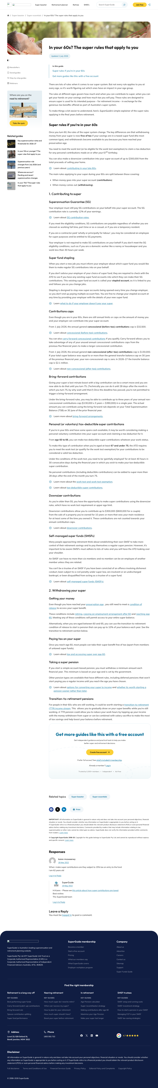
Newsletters (15, 67)
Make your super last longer (92, 1018)
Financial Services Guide (60, 1068)
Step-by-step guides (18, 78)
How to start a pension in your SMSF (133, 1010)
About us (120, 947)
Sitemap (120, 963)
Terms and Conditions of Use (35, 1068)
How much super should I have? (57, 1014)
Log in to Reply (55, 875)
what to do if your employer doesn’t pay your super (86, 303)
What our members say (78, 959)
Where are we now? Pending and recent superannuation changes (28, 175)
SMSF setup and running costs (130, 1002)
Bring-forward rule (15, 1010)
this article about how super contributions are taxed (95, 890)
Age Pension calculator (90, 1002)
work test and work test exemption (94, 481)
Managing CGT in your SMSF (129, 1014)
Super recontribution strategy (93, 1006)
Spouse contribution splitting (19, 1014)
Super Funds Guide (124, 971)
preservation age (95, 604)
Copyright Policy (125, 1068)
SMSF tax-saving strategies (129, 1018)
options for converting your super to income (89, 687)
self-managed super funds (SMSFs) (85, 581)
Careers (120, 955)
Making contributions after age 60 (95, 1010)
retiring (78, 614)
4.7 (124, 1035)
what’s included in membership (109, 760)
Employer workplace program (80, 967)
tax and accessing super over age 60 (86, 654)
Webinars (14, 83)
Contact (120, 959)
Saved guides (15, 72)
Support (120, 967)
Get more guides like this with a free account (75, 76)
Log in (108, 765)
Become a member (76, 947)
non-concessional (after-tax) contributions (88, 368)
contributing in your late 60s (81, 168)
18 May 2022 (63, 862)
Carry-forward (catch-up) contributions (23, 1006)
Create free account (98, 752)
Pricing (71, 955)
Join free (139, 5)
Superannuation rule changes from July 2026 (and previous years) (29, 164)
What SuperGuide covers (78, 963)
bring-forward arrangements (88, 416)
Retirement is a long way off (21, 992)
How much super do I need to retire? (59, 1002)
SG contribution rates (78, 217)
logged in (67, 915)
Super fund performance (17, 1018)
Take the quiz (19, 123)
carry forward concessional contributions (84, 338)
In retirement (87, 992)
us (124, 959)
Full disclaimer (13, 1068)
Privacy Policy (80, 1068)
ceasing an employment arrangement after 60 (107, 614)
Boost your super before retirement (58, 1018)
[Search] (124, 4)
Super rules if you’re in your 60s (69, 70)
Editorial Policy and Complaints (102, 1068)
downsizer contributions (79, 527)
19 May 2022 (67, 886)
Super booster (18, 15)
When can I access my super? (56, 1006)
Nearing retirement (53, 992)
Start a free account (76, 951)
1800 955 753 (49, 1036)
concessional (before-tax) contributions (87, 332)
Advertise (121, 951)
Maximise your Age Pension (92, 1014)
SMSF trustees (125, 992)
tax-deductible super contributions (84, 487)
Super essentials (34, 15)
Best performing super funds (19, 1002)
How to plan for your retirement (57, 1010)
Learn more (63, 833)
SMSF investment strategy (128, 1006)
